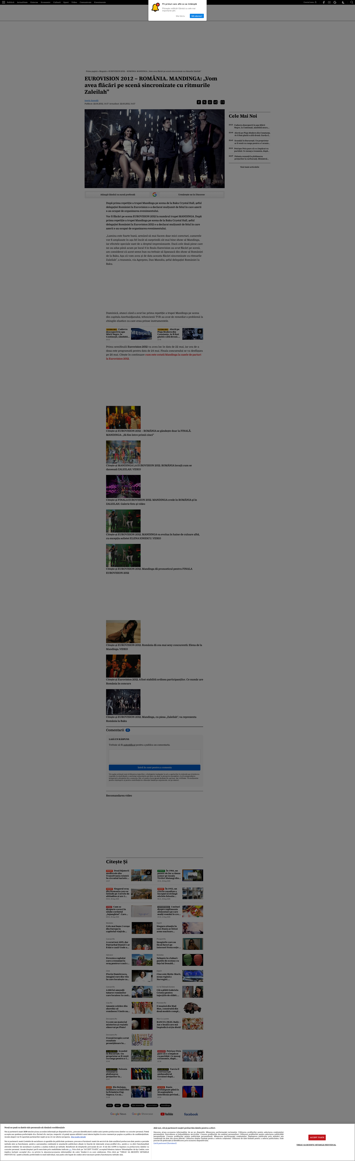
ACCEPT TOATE (317, 1137)
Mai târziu (180, 15)
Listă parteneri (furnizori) (165, 1143)
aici (70, 1149)
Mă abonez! (197, 15)
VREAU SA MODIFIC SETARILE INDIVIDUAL (316, 1145)
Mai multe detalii (78, 1137)
